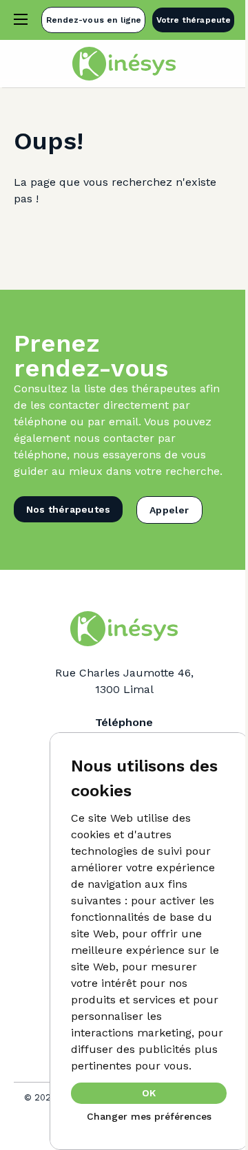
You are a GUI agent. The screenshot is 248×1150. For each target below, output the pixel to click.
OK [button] (149, 1092)
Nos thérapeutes (68, 509)
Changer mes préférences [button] (149, 1116)
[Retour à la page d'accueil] (124, 64)
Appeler (169, 509)
